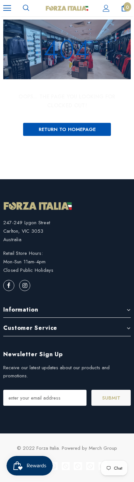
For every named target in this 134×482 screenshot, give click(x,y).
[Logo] (67, 8)
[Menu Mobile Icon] (7, 8)
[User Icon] (106, 8)
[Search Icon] (26, 8)
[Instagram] (24, 285)
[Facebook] (8, 285)
